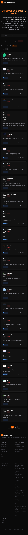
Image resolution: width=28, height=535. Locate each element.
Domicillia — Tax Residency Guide (20, 512)
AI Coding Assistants (19, 449)
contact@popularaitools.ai (6, 524)
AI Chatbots (17, 451)
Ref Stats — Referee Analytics (19, 504)
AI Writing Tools (18, 444)
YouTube (3, 522)
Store (2, 456)
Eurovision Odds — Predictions (19, 482)
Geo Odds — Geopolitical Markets (20, 501)
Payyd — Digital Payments (20, 470)
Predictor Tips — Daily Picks (20, 506)
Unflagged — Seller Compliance (19, 472)
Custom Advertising (5, 463)
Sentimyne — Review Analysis (19, 466)
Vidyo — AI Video (18, 463)
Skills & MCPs (4, 446)
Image (14, 41)
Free (10, 49)
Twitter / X (3, 520)
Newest (14, 45)
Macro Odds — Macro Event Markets (20, 498)
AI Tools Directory (4, 444)
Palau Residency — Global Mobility (20, 509)
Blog (2, 454)
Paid (20, 49)
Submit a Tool (4, 462)
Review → (23, 63)
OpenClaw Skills (4, 451)
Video (20, 41)
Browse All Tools (4, 467)
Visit (18, 63)
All (3, 41)
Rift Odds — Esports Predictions (19, 493)
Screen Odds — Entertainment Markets (19, 488)
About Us (3, 468)
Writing (8, 41)
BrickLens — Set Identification (18, 475)
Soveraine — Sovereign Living (19, 514)
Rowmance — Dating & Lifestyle (19, 485)
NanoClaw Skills (4, 453)
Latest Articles (4, 465)
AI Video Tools (18, 448)
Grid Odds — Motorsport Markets (20, 496)
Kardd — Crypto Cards (19, 468)
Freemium (15, 49)
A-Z (10, 45)
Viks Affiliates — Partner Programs (20, 480)
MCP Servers (3, 448)
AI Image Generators (19, 446)
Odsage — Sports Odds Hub (20, 490)
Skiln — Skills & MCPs (19, 462)
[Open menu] (25, 2)
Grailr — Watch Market (19, 477)
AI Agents (3, 449)
